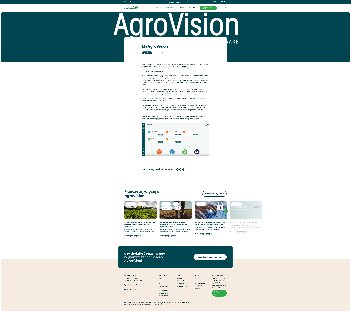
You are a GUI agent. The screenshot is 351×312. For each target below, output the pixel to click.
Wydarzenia (163, 296)
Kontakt (192, 8)
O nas (182, 8)
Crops (161, 283)
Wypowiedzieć (182, 286)
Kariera (197, 288)
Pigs (160, 278)
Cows (176, 204)
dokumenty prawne (161, 302)
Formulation (166, 208)
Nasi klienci (198, 286)
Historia (197, 278)
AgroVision (147, 53)
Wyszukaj (217, 2)
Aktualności (170, 8)
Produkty (158, 8)
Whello (186, 302)
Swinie (177, 208)
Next (226, 211)
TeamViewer (181, 283)
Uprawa (141, 204)
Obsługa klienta (129, 2)
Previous (125, 211)
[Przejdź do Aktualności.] (124, 14)
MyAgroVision (207, 8)
